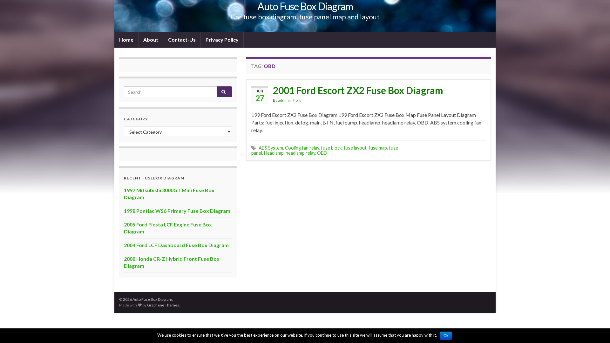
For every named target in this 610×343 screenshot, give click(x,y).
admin (283, 100)
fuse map (378, 148)
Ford (297, 100)
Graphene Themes (163, 305)
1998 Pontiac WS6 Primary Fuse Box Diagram (177, 211)
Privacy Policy (222, 40)
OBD (322, 153)
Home (126, 40)
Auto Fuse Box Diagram (305, 6)
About (150, 40)
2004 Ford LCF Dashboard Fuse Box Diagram (176, 245)
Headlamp (274, 153)
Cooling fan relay (302, 148)
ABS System (271, 148)
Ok (446, 335)
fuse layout (355, 148)
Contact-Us (182, 40)
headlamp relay (300, 153)
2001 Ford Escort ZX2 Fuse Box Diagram (358, 90)
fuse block (331, 148)
